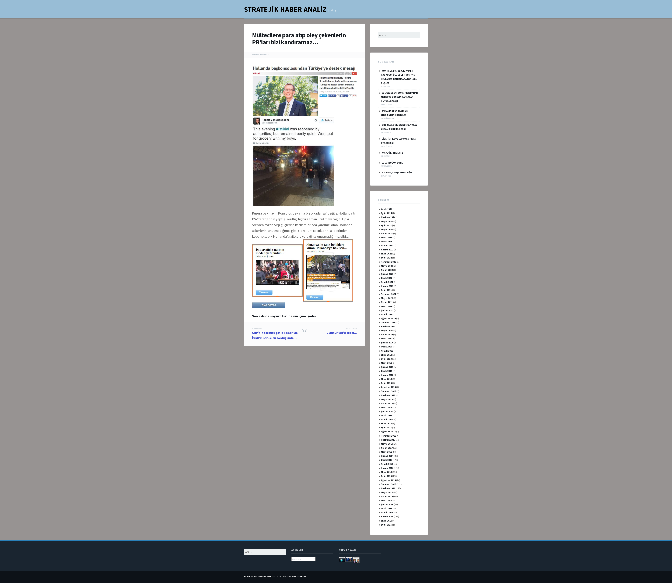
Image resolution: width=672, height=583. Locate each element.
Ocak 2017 (386, 459)
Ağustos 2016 (388, 480)
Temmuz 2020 (388, 322)
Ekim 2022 (386, 253)
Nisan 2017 (387, 447)
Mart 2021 (386, 306)
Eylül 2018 (386, 383)
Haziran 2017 (388, 439)
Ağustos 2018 (388, 387)
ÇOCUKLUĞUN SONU (392, 162)
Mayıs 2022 (387, 265)
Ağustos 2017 (388, 431)
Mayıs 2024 (387, 221)
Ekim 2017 (386, 423)
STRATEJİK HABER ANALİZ (285, 9)
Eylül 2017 (386, 427)
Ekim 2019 (386, 354)
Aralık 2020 (387, 314)
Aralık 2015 (387, 512)
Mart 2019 (386, 362)
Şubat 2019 (387, 366)
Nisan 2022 (387, 269)
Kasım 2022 (387, 249)
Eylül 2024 (386, 213)
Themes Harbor (299, 577)
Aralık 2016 (387, 463)
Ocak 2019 (386, 370)
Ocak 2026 (386, 209)
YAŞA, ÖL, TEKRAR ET (393, 152)
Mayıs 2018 (387, 399)
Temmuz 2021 (388, 294)
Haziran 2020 (388, 326)
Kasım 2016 (387, 468)
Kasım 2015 (387, 516)
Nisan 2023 (387, 233)
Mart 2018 (386, 407)
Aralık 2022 (387, 245)
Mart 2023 (386, 237)
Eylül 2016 (386, 476)
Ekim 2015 (386, 520)
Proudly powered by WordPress (259, 577)
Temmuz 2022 (388, 261)
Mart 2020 (386, 338)
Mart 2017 (386, 451)
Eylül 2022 (386, 257)
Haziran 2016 (388, 488)
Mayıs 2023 (387, 229)
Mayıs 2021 (387, 298)
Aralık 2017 (387, 419)
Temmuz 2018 (388, 391)
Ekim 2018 (386, 379)
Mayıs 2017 (387, 443)
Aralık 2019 (387, 350)
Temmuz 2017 (388, 435)
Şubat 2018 (387, 411)
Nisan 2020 (387, 334)
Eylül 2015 (386, 524)
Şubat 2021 (387, 310)
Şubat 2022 (387, 273)
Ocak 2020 (386, 346)
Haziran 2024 (388, 217)
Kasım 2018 (387, 375)
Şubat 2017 (387, 455)
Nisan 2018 (387, 403)
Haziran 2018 (388, 395)
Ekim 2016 (386, 472)
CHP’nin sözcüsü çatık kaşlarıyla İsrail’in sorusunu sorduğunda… (275, 333)
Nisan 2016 (387, 496)
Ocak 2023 (386, 241)
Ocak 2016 (386, 508)
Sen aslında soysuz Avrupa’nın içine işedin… (285, 316)
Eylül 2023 (386, 225)
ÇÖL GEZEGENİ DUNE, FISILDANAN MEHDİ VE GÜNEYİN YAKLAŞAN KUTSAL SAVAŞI (399, 96)
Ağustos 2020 (388, 318)
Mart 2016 (386, 500)
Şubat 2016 (387, 504)
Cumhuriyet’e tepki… (342, 331)
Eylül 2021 (386, 290)
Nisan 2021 (387, 302)
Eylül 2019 (386, 358)
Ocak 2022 (386, 278)
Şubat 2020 (387, 342)
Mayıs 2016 (387, 492)
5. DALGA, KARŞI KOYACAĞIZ (397, 172)
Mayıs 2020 (387, 330)
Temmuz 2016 (388, 484)
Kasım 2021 (387, 286)
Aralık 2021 (387, 282)
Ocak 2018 (386, 415)
